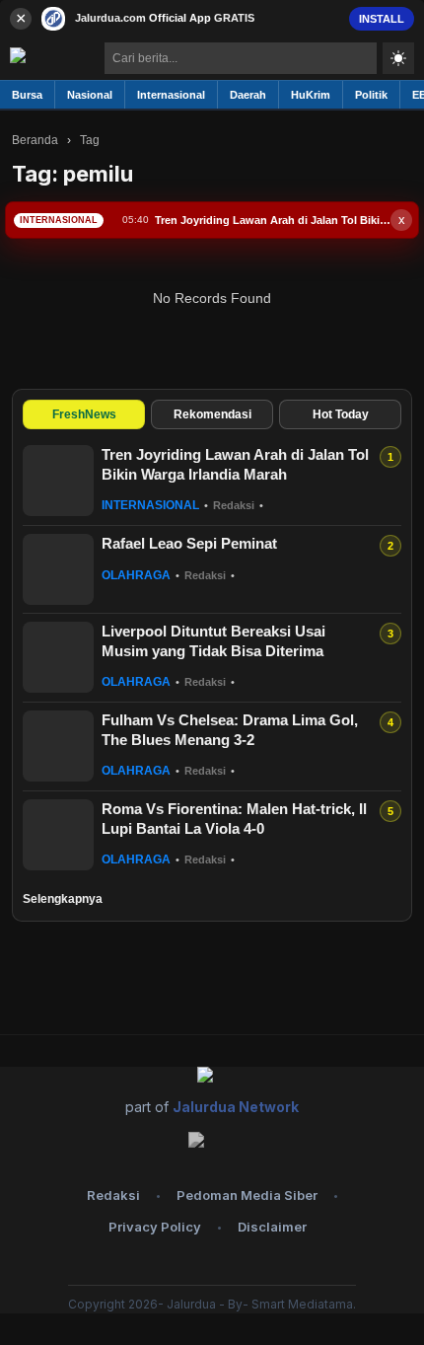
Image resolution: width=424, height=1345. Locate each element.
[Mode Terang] (398, 58)
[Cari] (362, 58)
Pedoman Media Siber (247, 1195)
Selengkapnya (63, 899)
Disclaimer (272, 1226)
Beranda (35, 140)
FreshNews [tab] (84, 414)
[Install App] (212, 18)
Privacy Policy (154, 1226)
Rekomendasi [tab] (212, 414)
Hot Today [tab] (341, 414)
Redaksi (113, 1195)
